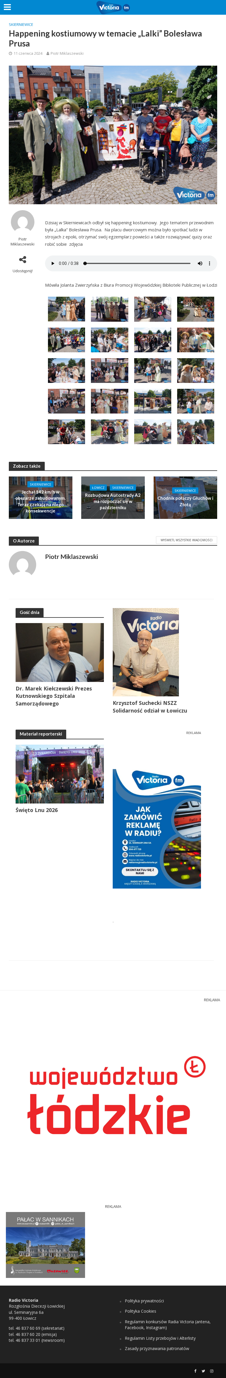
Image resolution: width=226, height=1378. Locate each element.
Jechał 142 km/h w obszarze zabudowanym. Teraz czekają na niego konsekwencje (40, 501)
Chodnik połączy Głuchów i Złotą (185, 501)
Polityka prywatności (144, 1301)
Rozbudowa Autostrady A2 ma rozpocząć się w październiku (113, 501)
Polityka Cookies (140, 1311)
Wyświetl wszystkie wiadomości (186, 540)
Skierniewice (21, 24)
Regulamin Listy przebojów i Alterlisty (160, 1338)
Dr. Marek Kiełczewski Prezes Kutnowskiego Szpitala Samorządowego (54, 696)
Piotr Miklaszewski (67, 53)
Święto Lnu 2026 (37, 809)
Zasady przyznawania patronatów (157, 1348)
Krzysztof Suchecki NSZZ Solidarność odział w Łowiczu (150, 706)
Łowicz (98, 487)
